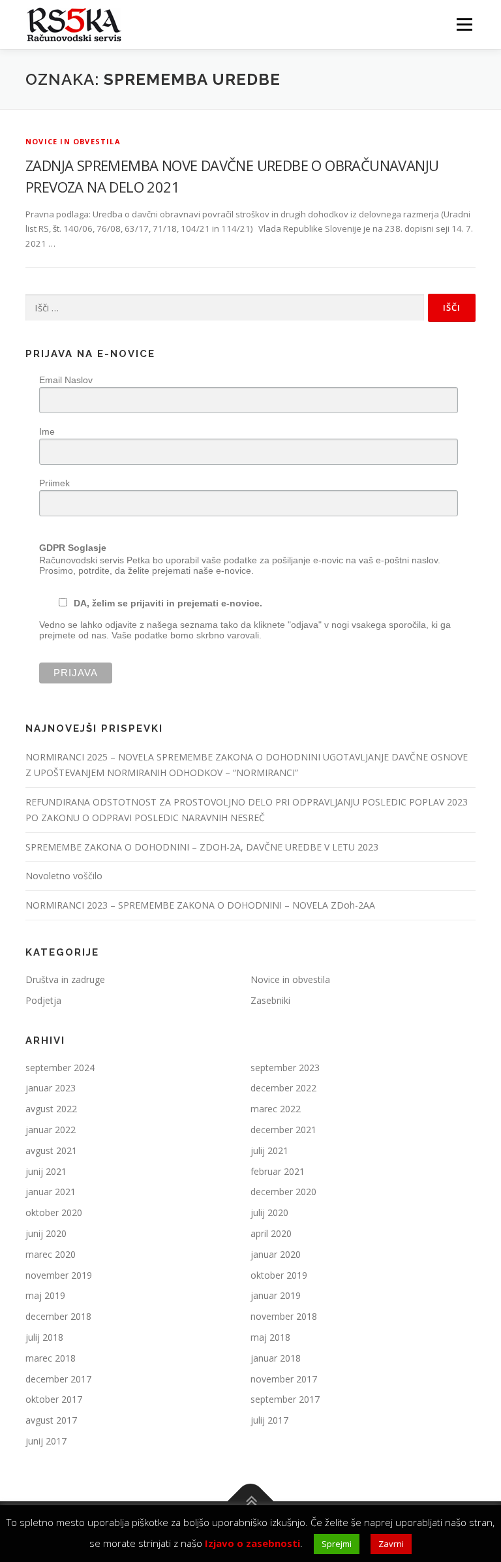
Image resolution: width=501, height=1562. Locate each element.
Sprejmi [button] (337, 1544)
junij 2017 (46, 1441)
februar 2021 (277, 1171)
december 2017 (58, 1379)
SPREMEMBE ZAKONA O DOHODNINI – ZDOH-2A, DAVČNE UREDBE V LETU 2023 (201, 847)
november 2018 (283, 1316)
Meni (462, 24)
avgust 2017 (51, 1420)
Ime (47, 431)
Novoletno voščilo (63, 875)
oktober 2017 (53, 1399)
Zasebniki (270, 1000)
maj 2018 (270, 1337)
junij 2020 (46, 1233)
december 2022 (283, 1088)
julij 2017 (269, 1420)
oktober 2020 (53, 1212)
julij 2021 (269, 1150)
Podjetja (43, 1000)
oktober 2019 (278, 1275)
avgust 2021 (51, 1150)
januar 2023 (50, 1088)
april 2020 (271, 1233)
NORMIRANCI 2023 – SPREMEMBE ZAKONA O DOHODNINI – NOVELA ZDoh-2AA (200, 905)
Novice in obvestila (73, 141)
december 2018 (58, 1316)
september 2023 (285, 1067)
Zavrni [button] (391, 1544)
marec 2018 (50, 1358)
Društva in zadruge (65, 979)
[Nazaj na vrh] (251, 1501)
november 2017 (283, 1379)
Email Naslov (66, 380)
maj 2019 (45, 1295)
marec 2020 (50, 1254)
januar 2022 (50, 1129)
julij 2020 (269, 1212)
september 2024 (60, 1067)
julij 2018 (44, 1337)
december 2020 (283, 1191)
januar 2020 (275, 1254)
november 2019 (58, 1275)
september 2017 (285, 1399)
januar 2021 (50, 1191)
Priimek (54, 483)
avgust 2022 (51, 1108)
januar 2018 (275, 1358)
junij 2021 (46, 1171)
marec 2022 (275, 1108)
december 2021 (283, 1129)
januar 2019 (275, 1295)
